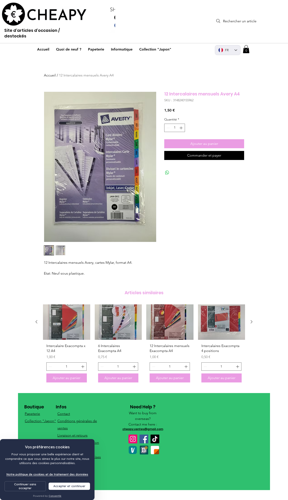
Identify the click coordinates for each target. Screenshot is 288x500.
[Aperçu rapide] (66, 322)
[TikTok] (155, 439)
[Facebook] (144, 439)
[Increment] (181, 128)
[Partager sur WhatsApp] (167, 172)
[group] (144, 345)
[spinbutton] (175, 128)
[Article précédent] (36, 321)
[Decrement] (168, 128)
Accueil (50, 75)
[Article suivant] (251, 321)
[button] (246, 49)
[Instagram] (132, 439)
